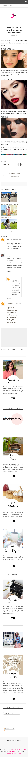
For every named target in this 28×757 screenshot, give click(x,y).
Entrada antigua (15, 176)
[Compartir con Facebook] (8, 164)
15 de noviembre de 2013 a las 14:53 (15, 280)
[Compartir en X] (13, 164)
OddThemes (12, 751)
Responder (9, 250)
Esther (8, 255)
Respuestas (10, 275)
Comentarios (8, 731)
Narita (8, 239)
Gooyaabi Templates (14, 753)
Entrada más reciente (14, 173)
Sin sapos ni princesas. (20, 749)
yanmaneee (9, 303)
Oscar (13, 279)
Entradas (7, 728)
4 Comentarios (14, 35)
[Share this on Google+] (17, 164)
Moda (5, 161)
